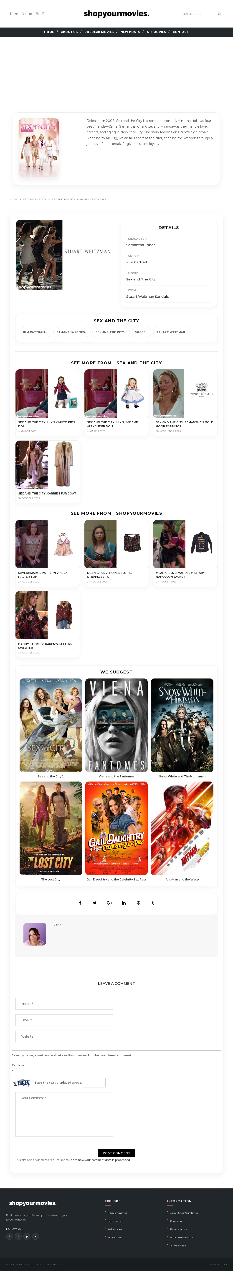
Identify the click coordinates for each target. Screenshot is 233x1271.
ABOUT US (69, 32)
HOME (49, 32)
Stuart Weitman (170, 332)
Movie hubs (115, 1237)
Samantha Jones (70, 332)
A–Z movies (115, 1229)
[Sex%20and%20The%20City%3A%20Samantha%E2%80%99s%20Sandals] (80, 903)
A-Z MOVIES (156, 32)
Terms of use (178, 1245)
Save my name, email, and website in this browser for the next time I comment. (72, 1055)
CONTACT (181, 32)
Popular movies (117, 1212)
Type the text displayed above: (58, 1082)
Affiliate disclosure (181, 1237)
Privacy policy (178, 1229)
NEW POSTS (130, 32)
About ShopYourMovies (184, 1212)
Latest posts (115, 1221)
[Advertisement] (116, 69)
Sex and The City (110, 332)
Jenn (57, 924)
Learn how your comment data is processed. (100, 1160)
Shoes (140, 332)
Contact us (176, 1221)
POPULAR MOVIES (99, 32)
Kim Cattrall (34, 332)
